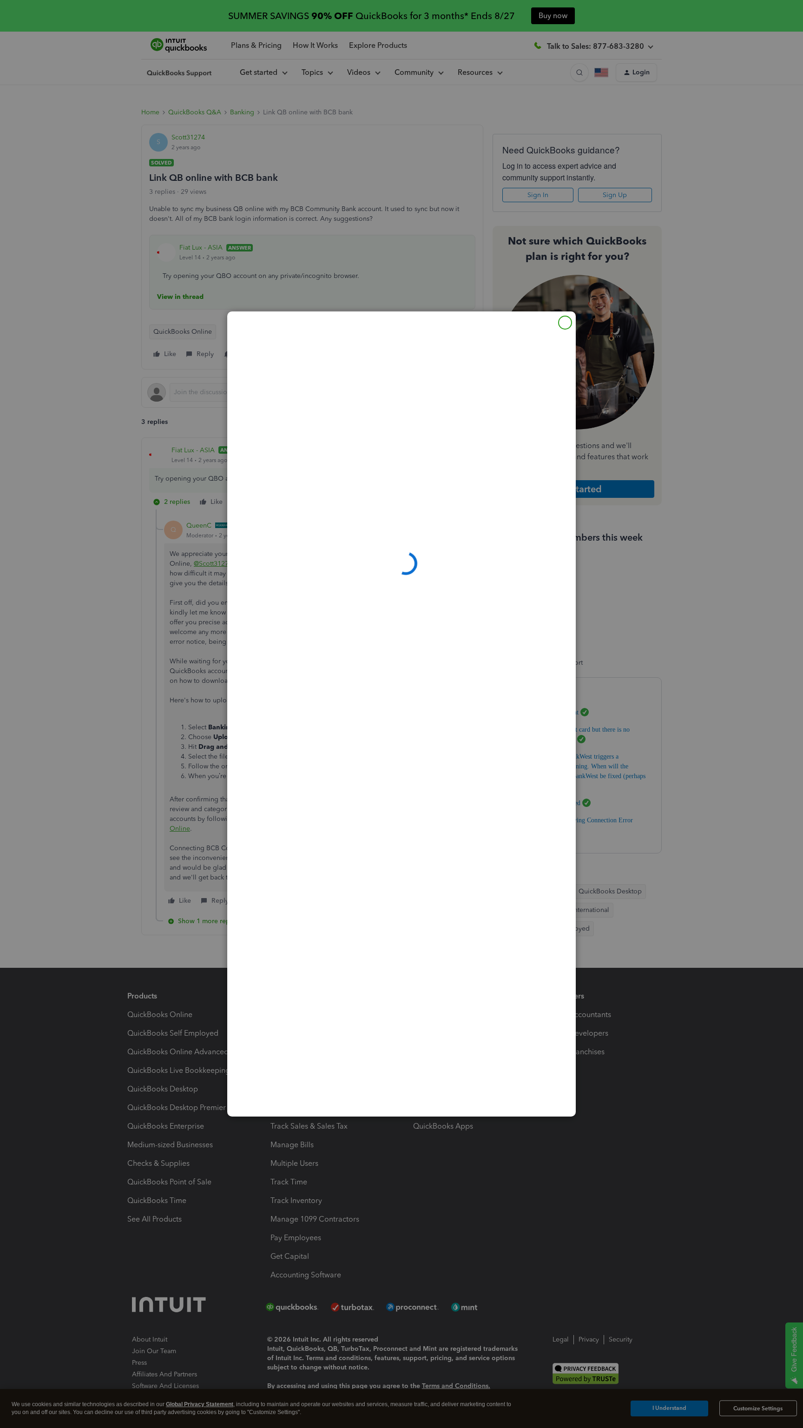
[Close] (565, 323)
